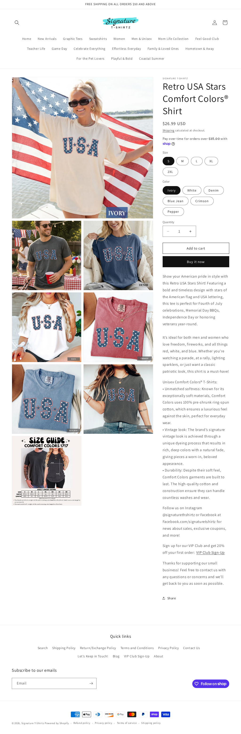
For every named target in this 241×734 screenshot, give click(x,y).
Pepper (173, 211)
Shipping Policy (64, 648)
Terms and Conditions (137, 648)
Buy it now (196, 261)
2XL (170, 172)
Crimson (202, 201)
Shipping (169, 130)
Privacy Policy (168, 648)
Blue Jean (176, 201)
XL (211, 161)
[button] (17, 22)
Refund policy (81, 723)
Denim (214, 190)
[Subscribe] (91, 683)
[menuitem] (26, 39)
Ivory (172, 190)
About (158, 656)
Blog (116, 656)
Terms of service (127, 723)
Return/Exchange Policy (98, 648)
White (192, 190)
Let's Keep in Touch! (93, 656)
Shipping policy (151, 723)
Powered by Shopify (57, 723)
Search (43, 648)
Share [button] (171, 598)
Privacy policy (103, 723)
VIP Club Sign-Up (210, 552)
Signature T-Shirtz (32, 723)
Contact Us (191, 648)
